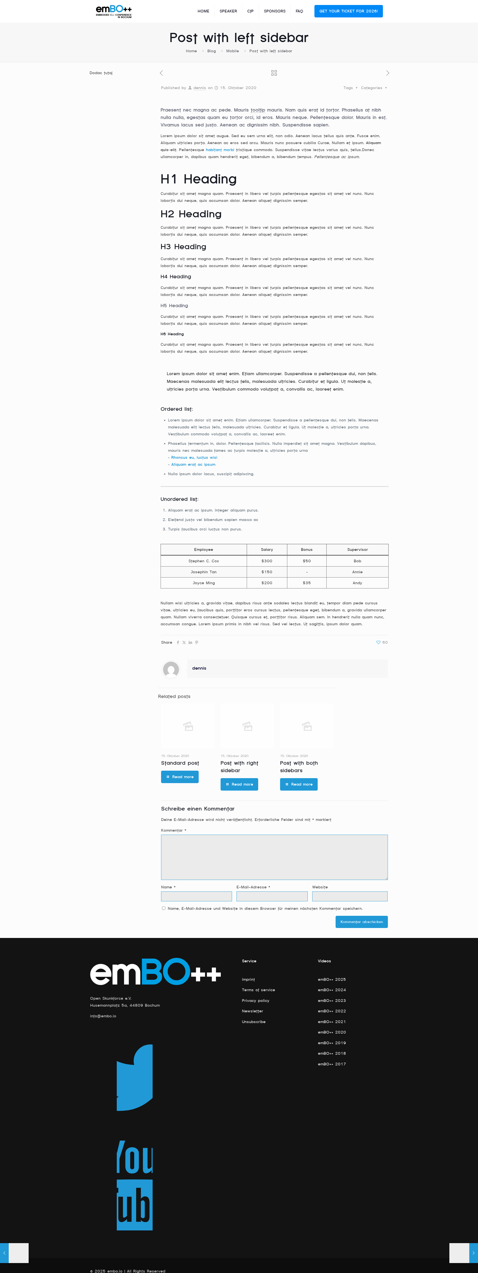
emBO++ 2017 (332, 1064)
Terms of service (258, 990)
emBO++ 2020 (332, 1032)
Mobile (232, 51)
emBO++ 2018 (332, 1053)
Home (191, 51)
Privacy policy (255, 1000)
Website (320, 887)
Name (168, 887)
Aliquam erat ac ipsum (193, 464)
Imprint (248, 979)
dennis (199, 88)
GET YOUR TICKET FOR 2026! (348, 11)
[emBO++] (113, 11)
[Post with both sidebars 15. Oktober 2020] (14, 1253)
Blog (211, 51)
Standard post (180, 763)
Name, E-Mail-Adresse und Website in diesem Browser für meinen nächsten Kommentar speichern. (265, 908)
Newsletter (252, 1011)
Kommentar (173, 830)
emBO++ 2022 (332, 1011)
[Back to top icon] (454, 1263)
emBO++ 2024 (332, 990)
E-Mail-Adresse (253, 887)
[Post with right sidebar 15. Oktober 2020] (463, 1253)
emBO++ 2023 (332, 1000)
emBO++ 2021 (332, 1022)
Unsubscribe (254, 1022)
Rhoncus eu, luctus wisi (194, 457)
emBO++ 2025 (332, 979)
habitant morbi (220, 150)
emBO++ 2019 (332, 1043)
